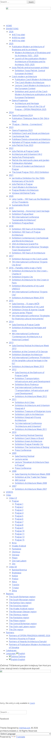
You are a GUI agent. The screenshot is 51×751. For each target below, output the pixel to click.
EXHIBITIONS (12, 28)
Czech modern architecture (24, 76)
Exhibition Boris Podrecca (26, 384)
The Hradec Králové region (21, 608)
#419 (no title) (18, 40)
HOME (9, 25)
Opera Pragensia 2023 (22, 130)
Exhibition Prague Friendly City (29, 444)
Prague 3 (19, 510)
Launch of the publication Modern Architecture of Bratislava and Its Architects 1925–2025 (31, 61)
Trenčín (15, 584)
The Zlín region (16, 629)
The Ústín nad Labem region (22, 626)
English (21, 659)
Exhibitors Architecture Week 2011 (31, 429)
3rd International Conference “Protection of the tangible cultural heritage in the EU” (31, 360)
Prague (15, 501)
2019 (11, 208)
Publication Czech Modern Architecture (33, 79)
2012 (14, 369)
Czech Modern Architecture (24, 187)
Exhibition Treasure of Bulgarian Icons (33, 411)
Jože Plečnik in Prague (22, 184)
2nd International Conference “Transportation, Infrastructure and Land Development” (31, 390)
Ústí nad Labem (19, 560)
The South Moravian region (22, 599)
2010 (14, 432)
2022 (11, 148)
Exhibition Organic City (22, 276)
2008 (14, 471)
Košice (15, 575)
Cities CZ (13, 498)
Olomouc (16, 551)
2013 (11, 342)
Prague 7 (19, 522)
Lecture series (21, 459)
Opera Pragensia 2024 (22, 115)
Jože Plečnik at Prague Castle (25, 151)
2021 (11, 175)
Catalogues (11, 650)
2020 (11, 196)
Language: (11, 653)
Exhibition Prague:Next (22, 214)
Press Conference (23, 450)
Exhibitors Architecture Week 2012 (31, 396)
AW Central (20, 480)
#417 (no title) (18, 34)
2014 (11, 321)
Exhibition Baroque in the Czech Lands (30, 258)
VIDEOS (9, 492)
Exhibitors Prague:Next (22, 223)
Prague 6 (19, 519)
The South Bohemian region (22, 596)
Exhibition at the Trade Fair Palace (31, 477)
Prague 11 (19, 534)
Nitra (14, 581)
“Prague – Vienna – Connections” (27, 124)
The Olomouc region (18, 614)
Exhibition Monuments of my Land (28, 306)
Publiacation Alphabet (22, 163)
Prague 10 (19, 531)
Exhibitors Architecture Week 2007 (31, 489)
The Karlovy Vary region (20, 602)
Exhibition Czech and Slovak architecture (30, 133)
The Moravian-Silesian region (23, 611)
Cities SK (13, 566)
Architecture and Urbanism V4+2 (27, 154)
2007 (14, 486)
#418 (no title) (18, 37)
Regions (9, 593)
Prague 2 (19, 507)
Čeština (21, 656)
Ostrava (15, 554)
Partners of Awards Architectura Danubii (28, 641)
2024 (11, 112)
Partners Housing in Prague (22, 638)
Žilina (14, 590)
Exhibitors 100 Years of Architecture (28, 252)
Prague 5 (19, 516)
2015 (11, 300)
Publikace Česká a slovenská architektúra (31, 139)
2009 (14, 453)
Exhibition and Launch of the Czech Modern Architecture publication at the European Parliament (33, 94)
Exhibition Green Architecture (28, 441)
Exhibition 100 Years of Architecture (28, 229)
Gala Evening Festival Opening (29, 435)
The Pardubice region (19, 617)
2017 (11, 255)
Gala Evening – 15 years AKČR (25, 303)
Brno (14, 542)
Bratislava (16, 572)
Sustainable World (20, 205)
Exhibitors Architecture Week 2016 (28, 297)
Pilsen (14, 557)
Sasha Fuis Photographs (23, 157)
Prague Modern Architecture (25, 190)
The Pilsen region (17, 620)
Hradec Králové (19, 545)
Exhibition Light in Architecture (29, 414)
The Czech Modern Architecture (29, 82)
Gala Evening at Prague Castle (26, 324)
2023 (11, 127)
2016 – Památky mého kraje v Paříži (25, 267)
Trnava (15, 587)
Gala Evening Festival (24, 456)
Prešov (15, 578)
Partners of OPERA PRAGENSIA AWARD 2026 (29, 635)
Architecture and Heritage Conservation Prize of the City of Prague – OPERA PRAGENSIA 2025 (30, 106)
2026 (11, 31)
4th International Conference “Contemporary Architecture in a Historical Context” (27, 336)
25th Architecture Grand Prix (25, 244)
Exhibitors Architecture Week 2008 (31, 483)
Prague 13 (19, 537)
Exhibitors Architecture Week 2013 (28, 366)
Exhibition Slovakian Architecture (27, 354)
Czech (32, 703)
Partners (10, 632)
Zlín (13, 563)
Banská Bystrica (19, 569)
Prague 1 (19, 504)
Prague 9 (19, 528)
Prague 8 (19, 525)
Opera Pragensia (20, 100)
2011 (14, 399)
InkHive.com (24, 727)
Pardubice (16, 548)
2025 (11, 43)
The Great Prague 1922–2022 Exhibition (30, 172)
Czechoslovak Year (20, 136)
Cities (8, 495)
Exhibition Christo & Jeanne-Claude (28, 309)
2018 (11, 226)
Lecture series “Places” (22, 312)
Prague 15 (19, 539)
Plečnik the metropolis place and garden (30, 160)
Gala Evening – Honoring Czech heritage (30, 211)
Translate (20, 736)
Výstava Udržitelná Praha (23, 193)
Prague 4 (19, 513)
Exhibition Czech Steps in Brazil (29, 438)
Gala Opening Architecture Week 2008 (32, 474)
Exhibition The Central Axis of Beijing (32, 447)
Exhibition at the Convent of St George (30, 351)
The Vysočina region (18, 605)
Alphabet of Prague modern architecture (31, 142)
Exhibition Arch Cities (24, 402)
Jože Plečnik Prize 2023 (22, 145)
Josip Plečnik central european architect (30, 67)
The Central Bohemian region (23, 623)
